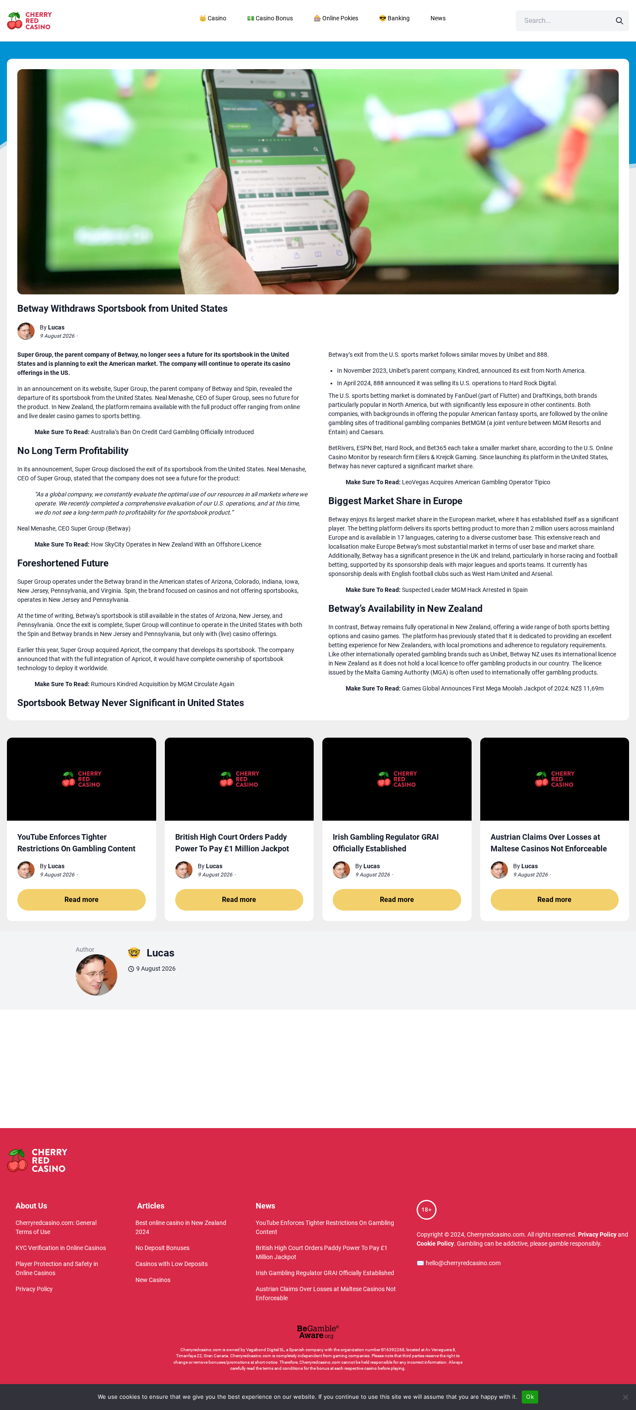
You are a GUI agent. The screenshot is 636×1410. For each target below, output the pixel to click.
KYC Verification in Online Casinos (61, 1247)
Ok (530, 1396)
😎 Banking (394, 18)
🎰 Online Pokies (336, 18)
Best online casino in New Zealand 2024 (180, 1227)
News (438, 18)
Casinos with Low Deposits (171, 1263)
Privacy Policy (34, 1288)
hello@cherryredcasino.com (459, 1263)
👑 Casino (212, 18)
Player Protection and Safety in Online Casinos (57, 1268)
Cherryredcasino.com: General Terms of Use (56, 1227)
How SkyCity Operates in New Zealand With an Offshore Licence (176, 544)
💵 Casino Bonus (270, 18)
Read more (81, 899)
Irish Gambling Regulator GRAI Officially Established (325, 1272)
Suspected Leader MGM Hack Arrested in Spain (465, 589)
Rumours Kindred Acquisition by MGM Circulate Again (162, 684)
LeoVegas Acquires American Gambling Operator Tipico (476, 482)
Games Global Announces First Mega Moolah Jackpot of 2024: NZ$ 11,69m (503, 688)
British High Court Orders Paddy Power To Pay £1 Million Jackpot (322, 1252)
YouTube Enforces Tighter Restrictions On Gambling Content (325, 1227)
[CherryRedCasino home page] (48, 20)
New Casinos (152, 1279)
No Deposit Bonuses (162, 1247)
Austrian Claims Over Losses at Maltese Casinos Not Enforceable (326, 1293)
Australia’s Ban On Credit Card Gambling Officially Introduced (172, 431)
